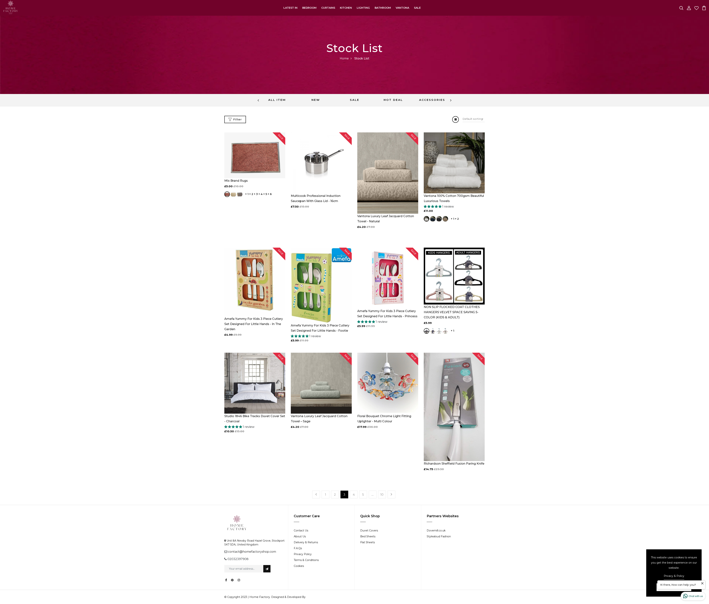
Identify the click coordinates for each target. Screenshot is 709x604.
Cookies (299, 566)
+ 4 (260, 194)
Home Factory (259, 597)
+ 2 (251, 194)
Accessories (432, 100)
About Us (300, 536)
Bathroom (383, 7)
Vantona (402, 7)
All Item (277, 100)
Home (344, 58)
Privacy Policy (303, 554)
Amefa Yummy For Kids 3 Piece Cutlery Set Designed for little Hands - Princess (387, 313)
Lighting (363, 7)
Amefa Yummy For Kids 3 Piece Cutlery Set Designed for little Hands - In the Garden (253, 324)
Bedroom (309, 7)
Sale (417, 7)
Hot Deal (393, 100)
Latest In (290, 7)
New (315, 100)
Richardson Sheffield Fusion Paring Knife (454, 463)
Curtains (328, 7)
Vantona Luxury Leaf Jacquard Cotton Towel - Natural (385, 218)
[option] (277, 100)
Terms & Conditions (306, 560)
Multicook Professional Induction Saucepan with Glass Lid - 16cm (315, 198)
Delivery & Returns (306, 542)
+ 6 (270, 194)
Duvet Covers (369, 530)
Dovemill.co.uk (436, 530)
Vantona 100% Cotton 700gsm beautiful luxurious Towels (454, 198)
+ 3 (256, 194)
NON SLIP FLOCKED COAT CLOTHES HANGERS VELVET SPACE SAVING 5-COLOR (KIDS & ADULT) (452, 312)
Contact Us (301, 530)
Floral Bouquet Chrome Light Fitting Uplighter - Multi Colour (384, 418)
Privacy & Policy (674, 576)
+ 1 (247, 194)
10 (381, 494)
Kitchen (346, 7)
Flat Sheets (367, 542)
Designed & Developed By (288, 597)
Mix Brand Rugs (236, 180)
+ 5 (265, 194)
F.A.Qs (298, 548)
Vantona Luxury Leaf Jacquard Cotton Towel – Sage (319, 418)
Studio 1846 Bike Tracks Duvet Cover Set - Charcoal (254, 418)
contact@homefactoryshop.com (252, 551)
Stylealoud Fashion (439, 536)
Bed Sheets (367, 536)
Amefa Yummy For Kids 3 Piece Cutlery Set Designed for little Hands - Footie (320, 328)
